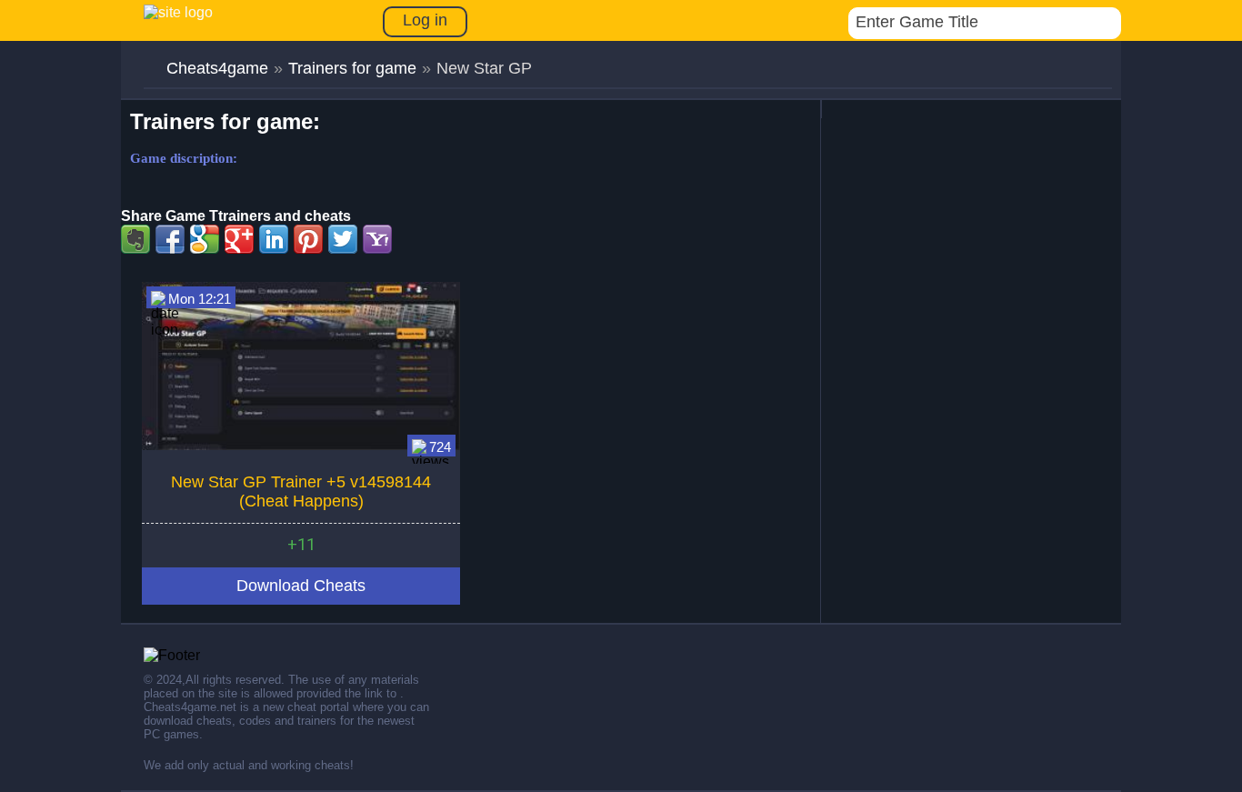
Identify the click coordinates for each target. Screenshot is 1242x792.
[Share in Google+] (239, 239)
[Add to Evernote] (135, 239)
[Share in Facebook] (170, 239)
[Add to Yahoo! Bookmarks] (377, 239)
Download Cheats (301, 585)
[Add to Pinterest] (308, 239)
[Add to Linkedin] (273, 239)
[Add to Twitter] (342, 239)
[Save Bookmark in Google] (204, 239)
